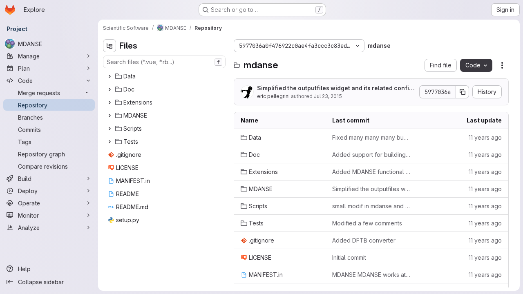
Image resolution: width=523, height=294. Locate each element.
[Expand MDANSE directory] (109, 115)
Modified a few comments (367, 223)
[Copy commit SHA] (462, 91)
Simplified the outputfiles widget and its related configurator (335, 88)
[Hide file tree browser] (109, 45)
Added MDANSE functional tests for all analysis (371, 171)
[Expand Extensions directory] (109, 102)
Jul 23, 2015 (328, 96)
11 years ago (485, 137)
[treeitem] (165, 76)
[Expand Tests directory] (109, 142)
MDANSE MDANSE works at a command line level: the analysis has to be (371, 274)
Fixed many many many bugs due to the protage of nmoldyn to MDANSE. (371, 137)
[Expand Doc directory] (109, 89)
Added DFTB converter (364, 240)
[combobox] (164, 62)
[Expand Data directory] (109, 76)
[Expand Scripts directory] (109, 129)
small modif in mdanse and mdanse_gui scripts (371, 206)
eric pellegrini (273, 96)
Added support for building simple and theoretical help (371, 154)
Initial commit (349, 257)
